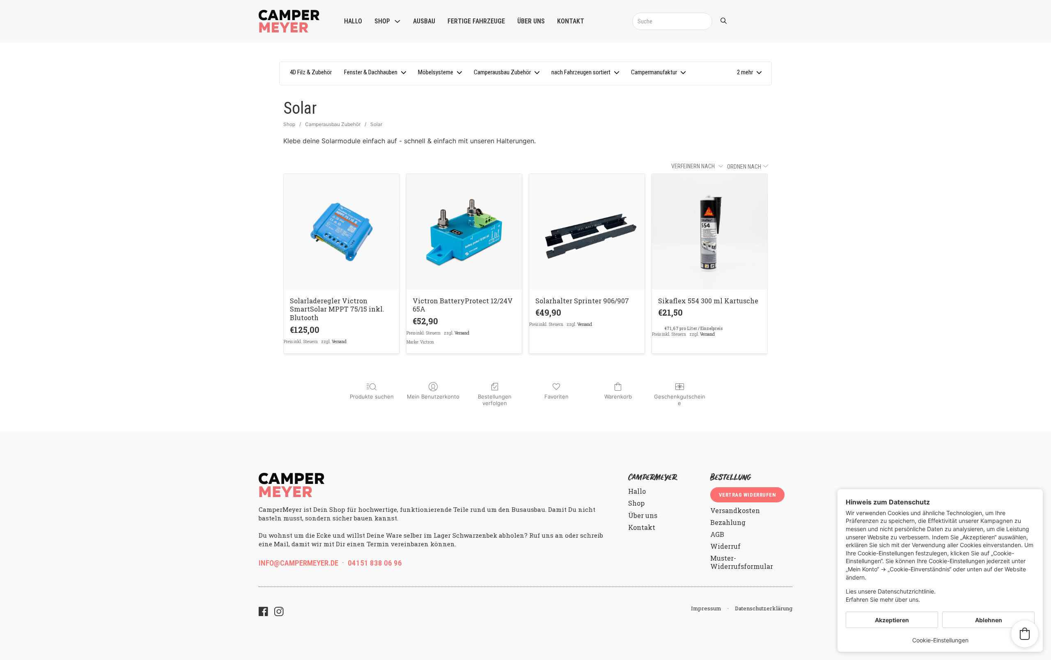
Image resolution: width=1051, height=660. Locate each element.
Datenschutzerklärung (763, 608)
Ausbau (424, 21)
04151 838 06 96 (375, 563)
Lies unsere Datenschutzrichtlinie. (891, 591)
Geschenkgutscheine (679, 399)
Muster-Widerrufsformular (741, 562)
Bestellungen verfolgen (495, 399)
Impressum (706, 608)
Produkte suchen (372, 396)
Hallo (353, 21)
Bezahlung (728, 522)
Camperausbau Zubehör (332, 124)
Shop (382, 21)
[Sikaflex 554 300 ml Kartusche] (709, 231)
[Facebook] (263, 612)
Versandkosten (735, 510)
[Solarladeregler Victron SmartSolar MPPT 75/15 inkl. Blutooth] (341, 231)
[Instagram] (279, 612)
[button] (749, 73)
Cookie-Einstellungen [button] (940, 640)
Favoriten (556, 396)
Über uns (531, 21)
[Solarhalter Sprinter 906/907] (587, 231)
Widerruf (725, 546)
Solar (376, 124)
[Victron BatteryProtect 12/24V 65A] (464, 231)
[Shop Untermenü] (397, 21)
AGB (717, 534)
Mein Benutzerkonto (433, 396)
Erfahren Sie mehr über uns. (883, 599)
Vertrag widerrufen (747, 495)
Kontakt (570, 21)
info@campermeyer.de (298, 563)
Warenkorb (618, 396)
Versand (339, 341)
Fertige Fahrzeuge (476, 21)
